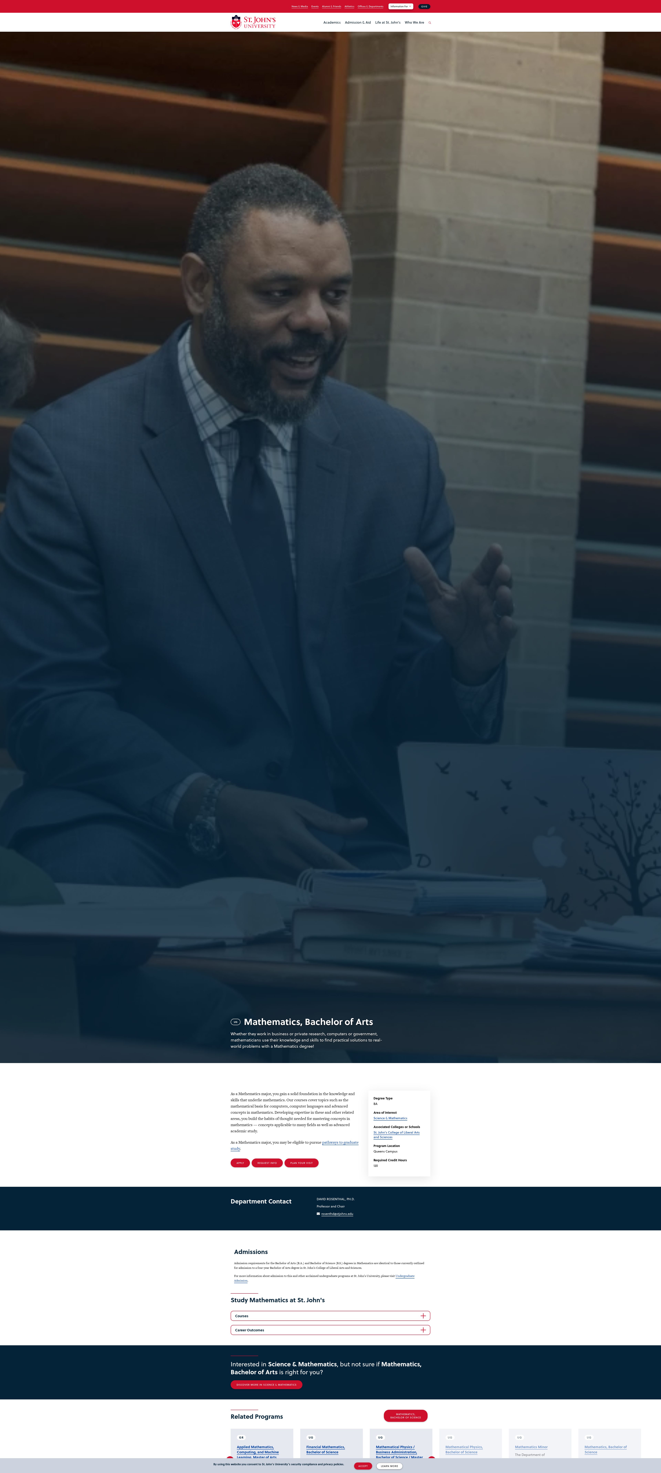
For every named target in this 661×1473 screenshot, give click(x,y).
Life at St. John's (388, 22)
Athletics (349, 6)
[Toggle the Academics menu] (332, 26)
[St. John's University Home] (253, 22)
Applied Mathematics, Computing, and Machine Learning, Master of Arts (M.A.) (258, 1454)
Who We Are (414, 22)
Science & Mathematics (390, 1118)
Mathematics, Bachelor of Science (405, 1415)
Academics (332, 22)
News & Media (300, 6)
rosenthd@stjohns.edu (337, 1213)
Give (424, 6)
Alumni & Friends (331, 6)
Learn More (389, 1466)
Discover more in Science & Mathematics (267, 1384)
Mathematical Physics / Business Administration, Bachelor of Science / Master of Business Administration (399, 1454)
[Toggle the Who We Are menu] (414, 26)
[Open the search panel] (429, 25)
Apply (240, 1163)
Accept (363, 1466)
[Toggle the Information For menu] (403, 10)
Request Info (267, 1163)
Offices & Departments (370, 6)
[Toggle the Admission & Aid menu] (358, 26)
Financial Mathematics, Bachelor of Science (325, 1449)
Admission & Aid (358, 22)
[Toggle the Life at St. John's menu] (388, 26)
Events (315, 6)
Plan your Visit (301, 1163)
